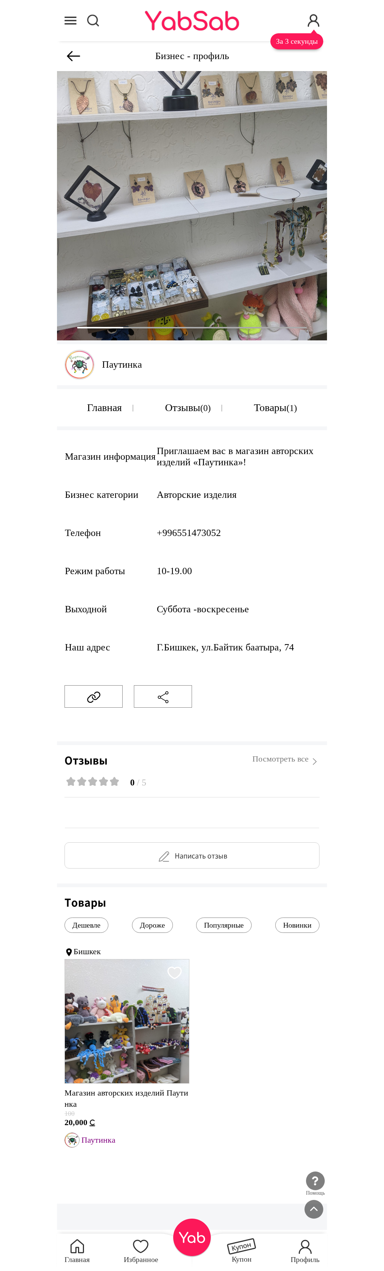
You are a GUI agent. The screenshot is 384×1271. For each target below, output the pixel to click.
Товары (275, 407)
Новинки (297, 925)
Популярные (224, 925)
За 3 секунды (297, 41)
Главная (104, 407)
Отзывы (188, 407)
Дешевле (86, 925)
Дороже (152, 925)
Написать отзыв (201, 856)
